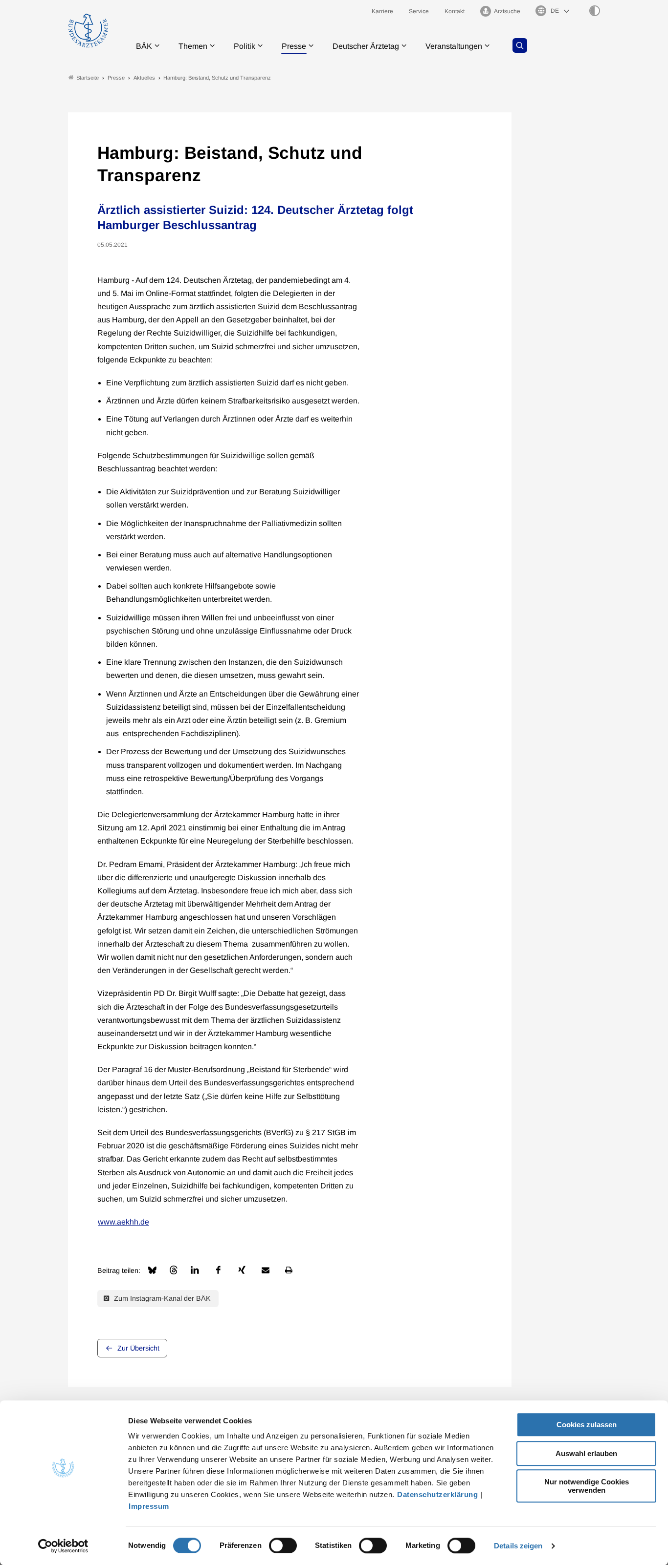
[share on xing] (242, 1270)
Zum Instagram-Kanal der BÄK (161, 1298)
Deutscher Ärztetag (366, 46)
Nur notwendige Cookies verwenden (586, 1486)
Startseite (87, 78)
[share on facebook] (218, 1270)
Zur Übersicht (138, 1348)
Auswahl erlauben (586, 1453)
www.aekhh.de (123, 1222)
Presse (294, 46)
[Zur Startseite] (88, 30)
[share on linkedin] (195, 1270)
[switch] (283, 1545)
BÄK (144, 46)
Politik (244, 46)
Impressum (149, 1506)
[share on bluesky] (152, 1270)
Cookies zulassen (587, 1424)
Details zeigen (518, 1546)
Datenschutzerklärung (437, 1494)
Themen (192, 46)
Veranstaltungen (453, 46)
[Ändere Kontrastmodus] (594, 10)
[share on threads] (173, 1270)
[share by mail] (265, 1270)
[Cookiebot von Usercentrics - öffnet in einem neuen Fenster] (63, 1546)
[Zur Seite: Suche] (519, 45)
